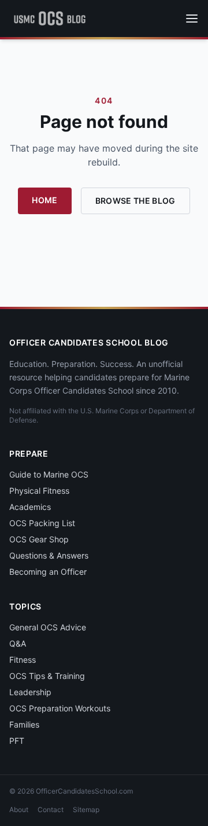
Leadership (30, 692)
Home (44, 200)
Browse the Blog (135, 200)
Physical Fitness (39, 490)
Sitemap (86, 809)
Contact (51, 809)
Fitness (22, 660)
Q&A (17, 643)
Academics (30, 507)
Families (24, 724)
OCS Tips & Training (47, 676)
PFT (16, 741)
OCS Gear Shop (39, 539)
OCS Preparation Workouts (59, 708)
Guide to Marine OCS (48, 474)
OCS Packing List (42, 523)
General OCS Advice (47, 627)
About (18, 809)
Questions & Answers (48, 555)
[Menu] (191, 18)
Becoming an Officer (48, 572)
